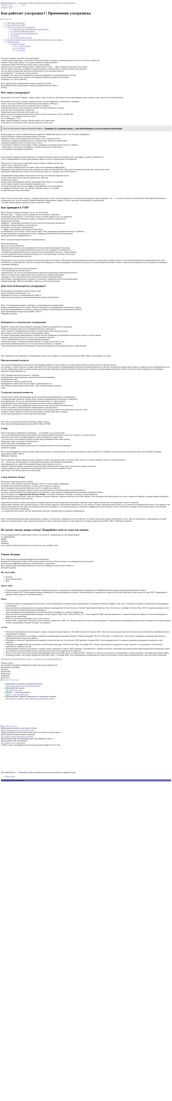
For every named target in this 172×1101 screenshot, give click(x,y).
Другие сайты (23, 46)
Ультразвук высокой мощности (24, 33)
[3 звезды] (22, 665)
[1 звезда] (5, 665)
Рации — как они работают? (17, 694)
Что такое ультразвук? (15, 23)
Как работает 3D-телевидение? (13, 743)
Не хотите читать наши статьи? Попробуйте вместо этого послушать (34, 40)
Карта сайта (10, 776)
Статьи (20, 50)
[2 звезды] (13, 665)
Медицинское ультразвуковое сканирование (29, 29)
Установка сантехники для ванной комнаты (23, 686)
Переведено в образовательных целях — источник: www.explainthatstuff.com (31, 659)
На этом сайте (17, 44)
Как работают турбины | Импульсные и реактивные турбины (30, 699)
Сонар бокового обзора (21, 38)
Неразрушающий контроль (22, 31)
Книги (20, 48)
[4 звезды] (30, 665)
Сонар (14, 36)
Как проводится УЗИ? (15, 25)
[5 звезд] (38, 665)
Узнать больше (12, 42)
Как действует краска (14, 690)
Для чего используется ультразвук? (20, 27)
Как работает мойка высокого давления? (17, 737)
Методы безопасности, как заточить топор (18, 730)
